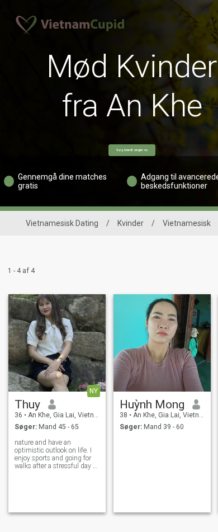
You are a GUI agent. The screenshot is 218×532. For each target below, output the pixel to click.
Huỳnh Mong (152, 404)
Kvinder (130, 223)
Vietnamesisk (187, 223)
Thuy (27, 404)
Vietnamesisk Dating (62, 223)
